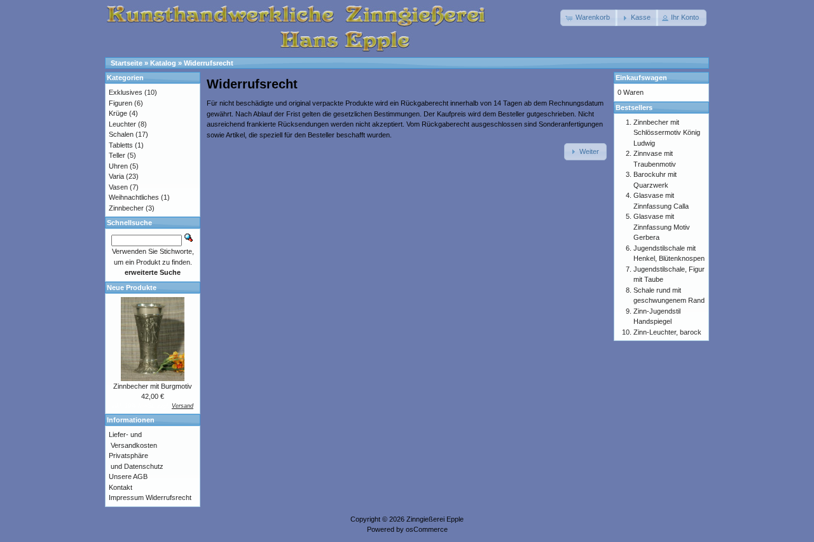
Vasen (118, 187)
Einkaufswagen (641, 77)
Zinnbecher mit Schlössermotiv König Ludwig (666, 132)
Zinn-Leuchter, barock (667, 332)
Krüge (118, 113)
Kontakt (120, 487)
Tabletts (121, 145)
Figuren (120, 103)
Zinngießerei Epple (435, 519)
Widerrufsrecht (208, 63)
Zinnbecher (126, 208)
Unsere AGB (128, 476)
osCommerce (427, 529)
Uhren (118, 166)
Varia (116, 176)
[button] (588, 18)
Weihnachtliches (134, 197)
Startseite (126, 63)
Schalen (121, 134)
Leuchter (122, 124)
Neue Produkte (131, 287)
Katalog (163, 63)
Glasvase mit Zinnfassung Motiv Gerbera (661, 226)
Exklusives (125, 92)
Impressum (126, 497)
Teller (117, 155)
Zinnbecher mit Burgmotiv (152, 386)
